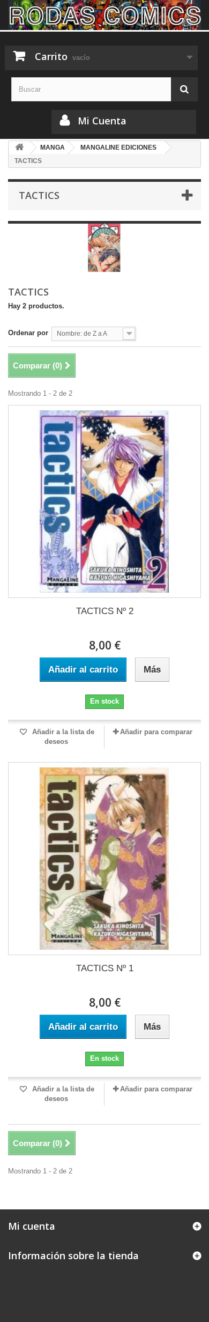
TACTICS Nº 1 (104, 968)
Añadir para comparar (156, 732)
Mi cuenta (31, 1226)
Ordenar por (28, 333)
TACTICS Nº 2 (104, 611)
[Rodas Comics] (104, 15)
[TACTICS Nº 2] (104, 501)
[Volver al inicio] (19, 147)
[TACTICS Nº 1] (104, 858)
